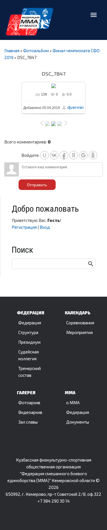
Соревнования (80, 322)
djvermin (75, 107)
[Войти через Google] (83, 155)
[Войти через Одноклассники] (93, 155)
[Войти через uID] (44, 155)
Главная (11, 50)
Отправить (37, 184)
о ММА (73, 402)
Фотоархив (29, 402)
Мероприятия (79, 332)
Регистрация (24, 227)
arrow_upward (94, 516)
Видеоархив (30, 412)
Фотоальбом (36, 50)
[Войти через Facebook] (64, 155)
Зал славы (28, 421)
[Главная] (30, 21)
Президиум (29, 342)
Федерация (29, 322)
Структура (28, 332)
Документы (77, 421)
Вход (45, 227)
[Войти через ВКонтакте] (54, 155)
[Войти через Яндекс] (73, 155)
